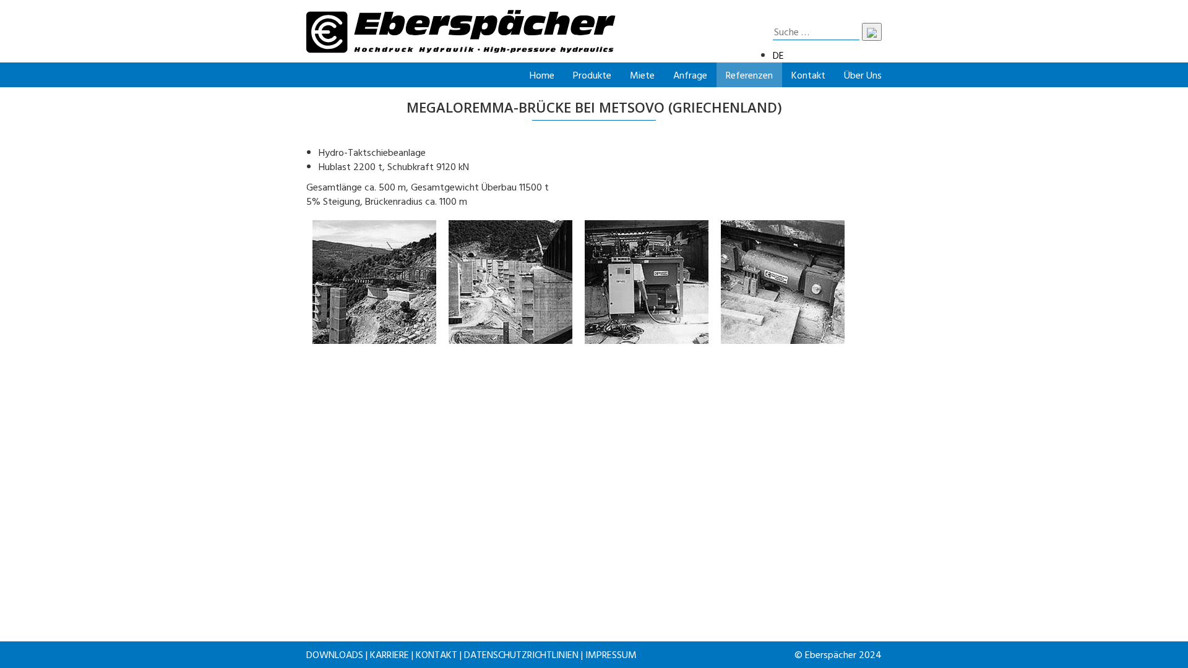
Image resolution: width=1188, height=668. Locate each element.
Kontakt (808, 74)
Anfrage (690, 74)
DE (778, 55)
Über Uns (863, 74)
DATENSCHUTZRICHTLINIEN (521, 654)
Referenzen (749, 74)
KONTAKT (436, 654)
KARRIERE (389, 654)
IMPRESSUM (611, 654)
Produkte (592, 74)
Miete (642, 74)
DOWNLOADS (334, 654)
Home (542, 74)
